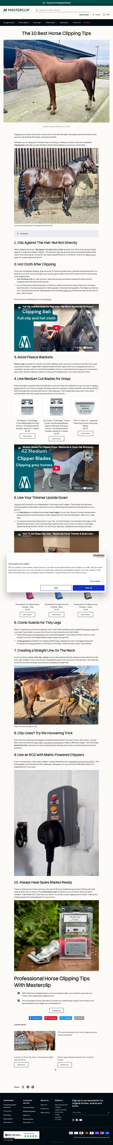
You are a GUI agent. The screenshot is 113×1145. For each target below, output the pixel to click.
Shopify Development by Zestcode (98, 1137)
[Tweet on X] (23, 1087)
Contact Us (56, 1010)
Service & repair (28, 1107)
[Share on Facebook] (27, 1087)
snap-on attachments (37, 635)
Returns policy (28, 1119)
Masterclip (82, 1137)
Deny (56, 588)
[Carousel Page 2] (57, 1069)
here (19, 517)
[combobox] (63, 10)
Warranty (26, 1115)
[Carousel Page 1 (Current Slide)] (55, 1069)
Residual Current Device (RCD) (82, 761)
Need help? (84, 14)
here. (49, 299)
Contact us (77, 22)
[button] (107, 14)
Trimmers (17, 504)
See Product (27, 436)
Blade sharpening (29, 1111)
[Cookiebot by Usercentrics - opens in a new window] (95, 556)
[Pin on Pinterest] (32, 1087)
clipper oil (67, 290)
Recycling (7, 1115)
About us (44, 1105)
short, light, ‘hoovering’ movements (48, 742)
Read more (21, 1065)
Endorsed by (8, 1119)
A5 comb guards (89, 629)
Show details (95, 581)
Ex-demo (86, 22)
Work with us (45, 1112)
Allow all (88, 588)
